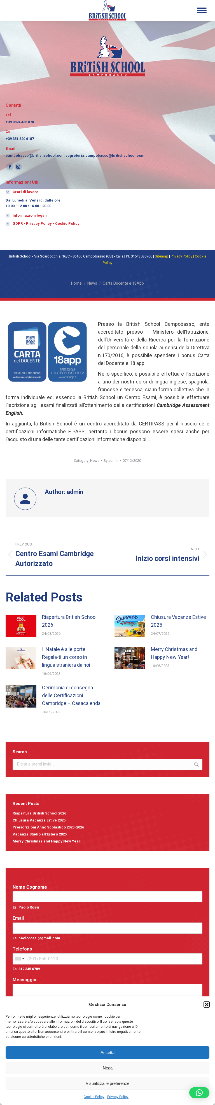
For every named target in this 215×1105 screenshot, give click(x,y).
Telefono (22, 949)
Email (20, 918)
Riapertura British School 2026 (69, 621)
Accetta (107, 1052)
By (111, 460)
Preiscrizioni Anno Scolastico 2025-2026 (48, 827)
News (94, 460)
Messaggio (26, 979)
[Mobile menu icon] (201, 10)
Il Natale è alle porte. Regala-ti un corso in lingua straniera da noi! (67, 657)
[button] (206, 1004)
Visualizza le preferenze (107, 1083)
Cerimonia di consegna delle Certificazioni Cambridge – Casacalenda (71, 695)
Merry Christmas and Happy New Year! (174, 653)
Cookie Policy (94, 1097)
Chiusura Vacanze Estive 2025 (178, 621)
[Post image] (21, 626)
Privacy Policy (117, 1097)
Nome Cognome (31, 887)
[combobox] (19, 959)
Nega (108, 1068)
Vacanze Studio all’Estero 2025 (40, 834)
